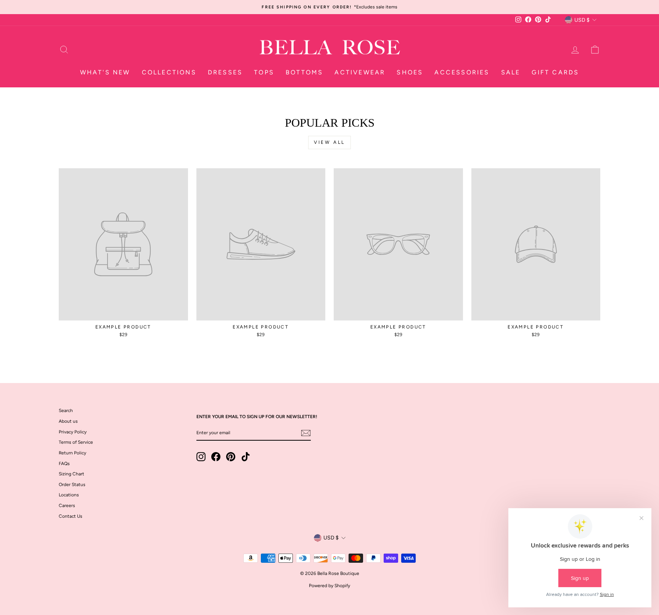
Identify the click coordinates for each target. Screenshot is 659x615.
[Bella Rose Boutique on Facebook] (215, 456)
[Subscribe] (306, 433)
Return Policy (72, 453)
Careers (67, 505)
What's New (105, 72)
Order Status (72, 484)
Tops (264, 72)
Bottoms (304, 72)
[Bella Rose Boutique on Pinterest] (230, 456)
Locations (69, 494)
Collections (169, 72)
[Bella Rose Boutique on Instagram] (201, 456)
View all (329, 142)
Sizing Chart (71, 474)
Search (66, 410)
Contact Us (70, 516)
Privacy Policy (73, 432)
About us (68, 421)
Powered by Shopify (329, 585)
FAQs (64, 463)
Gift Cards (555, 72)
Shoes (410, 72)
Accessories (461, 72)
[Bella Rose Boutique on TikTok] (245, 456)
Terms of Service (76, 442)
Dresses (225, 72)
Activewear (359, 72)
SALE (511, 72)
